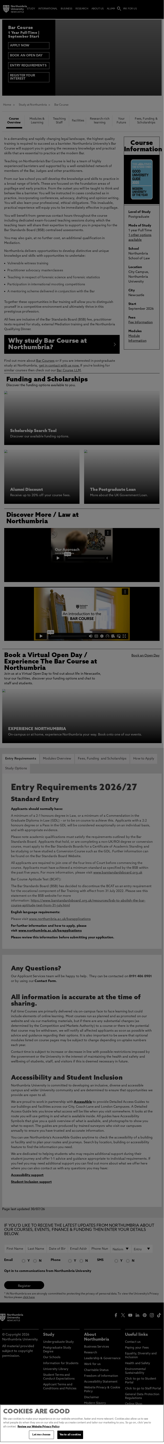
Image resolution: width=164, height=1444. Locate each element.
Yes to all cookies (70, 1434)
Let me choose (41, 1434)
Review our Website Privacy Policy (39, 1426)
